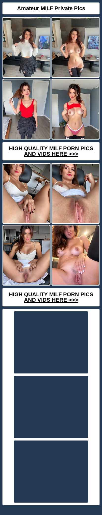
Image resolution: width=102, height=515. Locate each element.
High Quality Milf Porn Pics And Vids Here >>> (51, 151)
